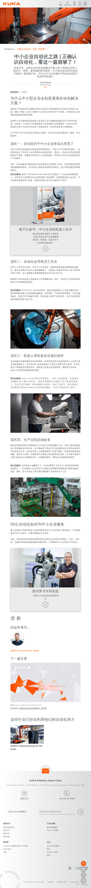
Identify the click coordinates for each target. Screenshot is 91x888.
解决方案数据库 (52, 827)
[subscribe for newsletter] (80, 812)
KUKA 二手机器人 (53, 830)
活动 (48, 849)
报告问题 (6, 836)
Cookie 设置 (74, 882)
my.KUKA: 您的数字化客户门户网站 (15, 846)
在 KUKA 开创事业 (53, 846)
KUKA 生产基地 (52, 852)
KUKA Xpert (7, 849)
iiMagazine (9, 49)
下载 (4, 852)
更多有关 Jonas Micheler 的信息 (24, 651)
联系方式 (6, 830)
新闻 (48, 855)
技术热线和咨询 (8, 827)
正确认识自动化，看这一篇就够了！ (33, 49)
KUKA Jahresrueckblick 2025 (28, 708)
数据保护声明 (62, 882)
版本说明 (50, 882)
